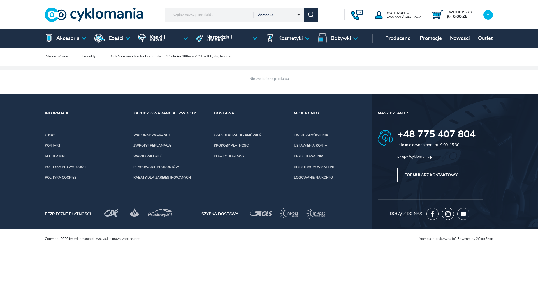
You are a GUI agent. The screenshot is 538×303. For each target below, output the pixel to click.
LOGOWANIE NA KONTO (313, 177)
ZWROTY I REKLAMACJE (152, 145)
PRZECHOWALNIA (308, 156)
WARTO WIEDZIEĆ (148, 156)
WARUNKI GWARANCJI (151, 135)
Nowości (460, 38)
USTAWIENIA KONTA (310, 145)
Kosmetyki (290, 38)
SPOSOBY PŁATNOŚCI (231, 145)
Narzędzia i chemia (219, 38)
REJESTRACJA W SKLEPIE (314, 167)
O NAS (50, 135)
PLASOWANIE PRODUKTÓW (156, 167)
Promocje (431, 38)
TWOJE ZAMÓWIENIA (311, 135)
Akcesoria (68, 38)
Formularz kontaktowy (431, 175)
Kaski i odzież (157, 38)
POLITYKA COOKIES (60, 177)
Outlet (485, 38)
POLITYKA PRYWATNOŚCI (65, 167)
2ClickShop (484, 238)
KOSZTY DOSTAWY (229, 156)
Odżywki (341, 38)
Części (116, 38)
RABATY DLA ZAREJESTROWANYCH (162, 177)
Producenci (398, 38)
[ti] (454, 238)
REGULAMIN (55, 156)
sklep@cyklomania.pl (415, 157)
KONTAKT (53, 145)
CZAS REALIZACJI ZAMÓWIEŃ (237, 135)
